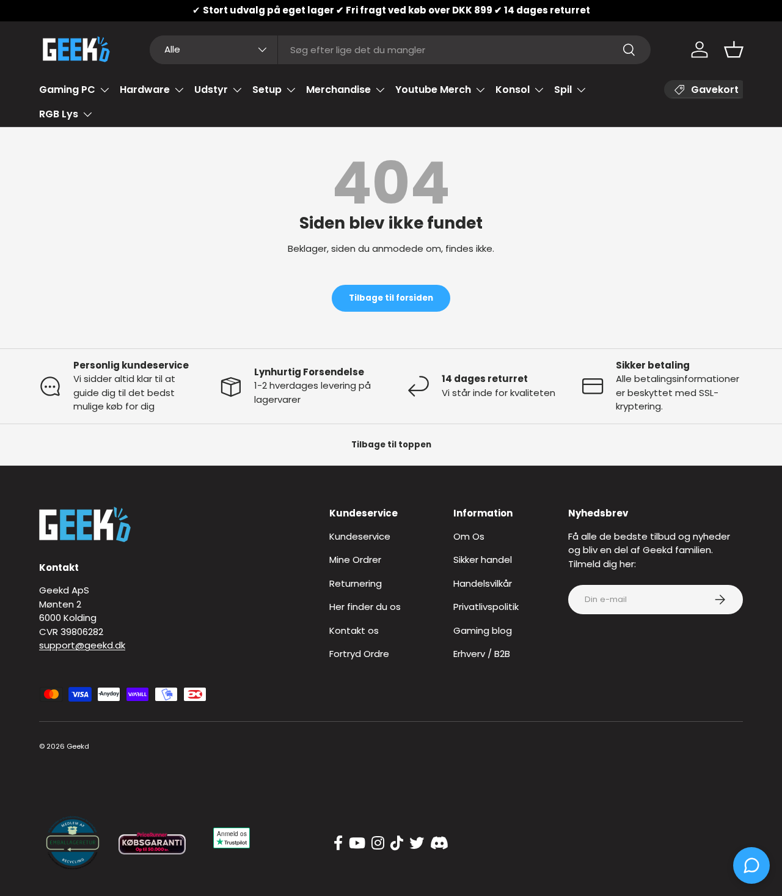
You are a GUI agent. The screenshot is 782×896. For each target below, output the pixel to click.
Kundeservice (359, 536)
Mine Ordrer (355, 559)
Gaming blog (482, 630)
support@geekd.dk (82, 645)
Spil (563, 90)
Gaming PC (67, 90)
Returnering (355, 583)
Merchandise (338, 90)
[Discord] (439, 843)
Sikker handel (482, 559)
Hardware (145, 90)
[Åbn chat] (751, 865)
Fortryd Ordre (359, 653)
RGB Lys (58, 114)
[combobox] (400, 49)
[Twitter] (416, 843)
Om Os (468, 536)
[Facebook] (338, 843)
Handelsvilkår (482, 583)
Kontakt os (354, 630)
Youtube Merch (433, 90)
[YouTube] (357, 843)
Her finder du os (365, 606)
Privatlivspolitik (486, 606)
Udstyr (211, 90)
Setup (267, 90)
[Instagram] (377, 843)
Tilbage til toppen (391, 444)
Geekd (78, 746)
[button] (733, 49)
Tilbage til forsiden (391, 298)
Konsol (512, 90)
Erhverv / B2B (481, 653)
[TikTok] (396, 843)
